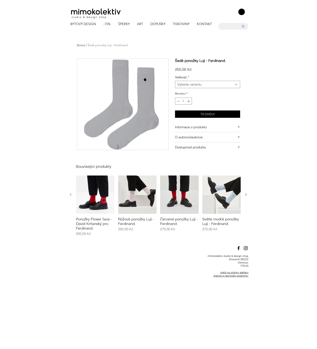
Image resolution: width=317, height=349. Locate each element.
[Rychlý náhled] (95, 195)
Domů (81, 45)
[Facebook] (238, 248)
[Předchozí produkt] (70, 194)
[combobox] (207, 84)
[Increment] (189, 101)
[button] (241, 12)
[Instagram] (245, 248)
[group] (158, 208)
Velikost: (182, 77)
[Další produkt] (246, 194)
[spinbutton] (184, 101)
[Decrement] (178, 101)
